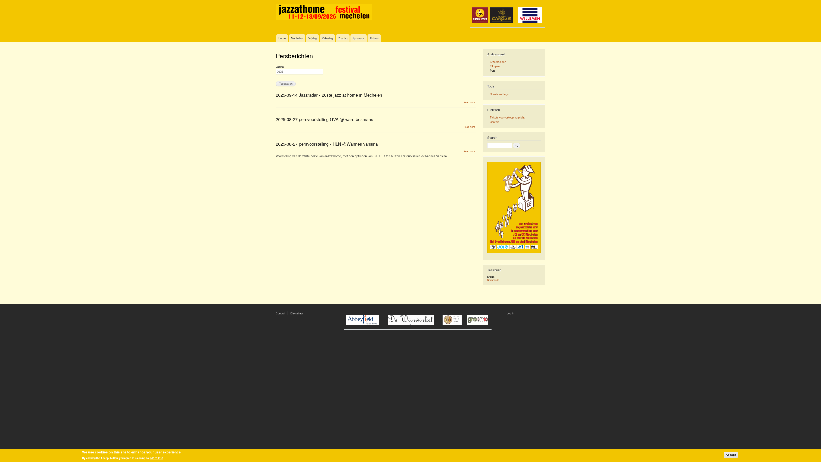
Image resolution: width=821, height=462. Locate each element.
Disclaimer (296, 313)
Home (282, 38)
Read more (469, 102)
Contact (494, 122)
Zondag (342, 38)
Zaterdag (327, 38)
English (491, 276)
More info (156, 458)
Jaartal (280, 67)
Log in (510, 313)
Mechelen (297, 38)
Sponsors (358, 38)
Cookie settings (499, 94)
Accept (731, 454)
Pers (492, 70)
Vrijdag (312, 38)
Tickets (374, 38)
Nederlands (493, 279)
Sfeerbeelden (498, 62)
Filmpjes (495, 66)
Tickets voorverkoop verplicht (507, 117)
